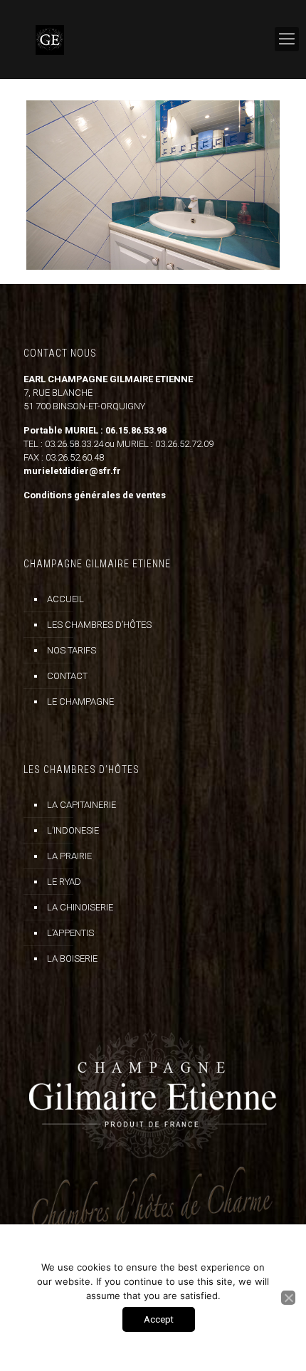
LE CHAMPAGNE (80, 701)
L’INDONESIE (73, 830)
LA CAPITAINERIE (81, 804)
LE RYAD (64, 881)
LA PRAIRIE (69, 856)
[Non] (288, 1298)
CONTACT (67, 676)
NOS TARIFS (71, 650)
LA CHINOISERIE (80, 907)
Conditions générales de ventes (94, 495)
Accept (159, 1319)
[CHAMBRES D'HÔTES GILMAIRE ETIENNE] (153, 39)
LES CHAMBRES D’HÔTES (99, 624)
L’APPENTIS (70, 933)
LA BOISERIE (72, 958)
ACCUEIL (65, 599)
